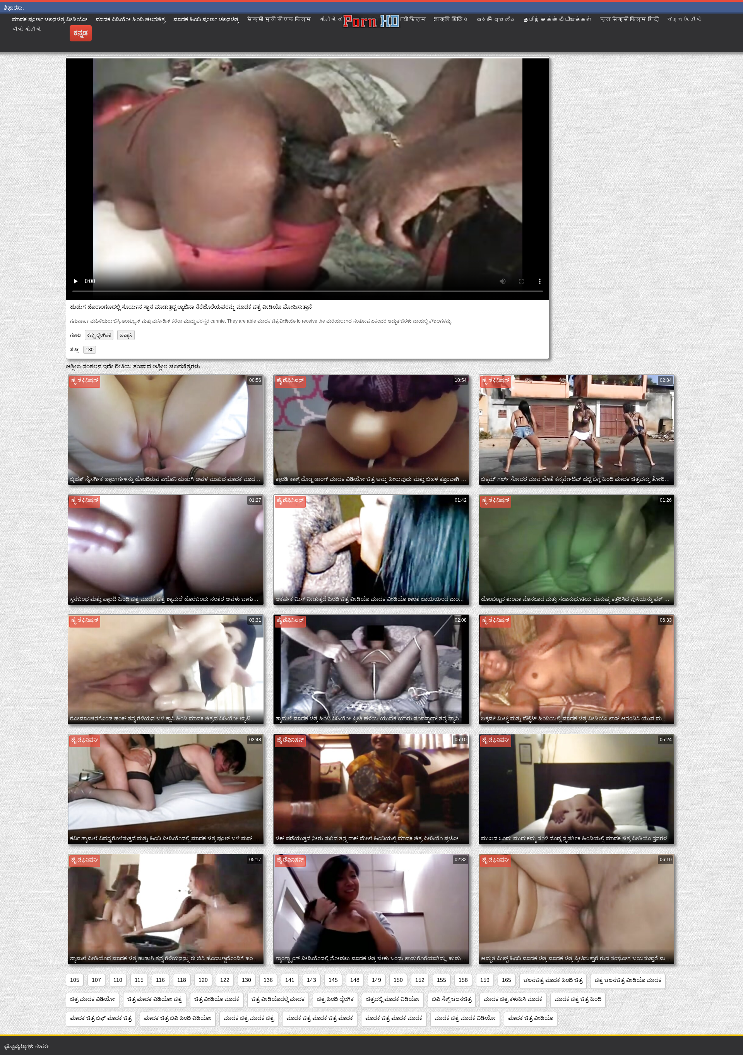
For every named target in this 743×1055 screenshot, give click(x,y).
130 (90, 349)
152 (420, 980)
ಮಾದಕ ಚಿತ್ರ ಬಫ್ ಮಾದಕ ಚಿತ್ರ (101, 1018)
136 (268, 980)
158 (463, 980)
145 (333, 980)
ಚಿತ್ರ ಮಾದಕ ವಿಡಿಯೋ (92, 999)
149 (376, 980)
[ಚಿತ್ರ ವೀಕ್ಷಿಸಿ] (371, 33)
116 (160, 980)
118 (181, 980)
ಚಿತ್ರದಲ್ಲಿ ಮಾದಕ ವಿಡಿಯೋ (392, 999)
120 (203, 980)
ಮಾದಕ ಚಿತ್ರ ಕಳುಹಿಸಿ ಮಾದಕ (513, 999)
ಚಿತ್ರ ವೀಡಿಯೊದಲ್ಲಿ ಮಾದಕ (278, 999)
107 (96, 980)
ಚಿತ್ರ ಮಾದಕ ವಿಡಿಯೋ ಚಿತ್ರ (154, 999)
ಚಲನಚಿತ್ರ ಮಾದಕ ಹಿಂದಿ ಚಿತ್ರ (553, 980)
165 (506, 980)
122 (224, 980)
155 (441, 980)
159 (485, 980)
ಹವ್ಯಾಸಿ (126, 335)
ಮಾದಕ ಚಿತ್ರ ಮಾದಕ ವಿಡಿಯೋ (465, 1018)
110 (117, 980)
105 (74, 980)
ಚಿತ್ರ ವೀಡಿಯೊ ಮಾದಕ (216, 999)
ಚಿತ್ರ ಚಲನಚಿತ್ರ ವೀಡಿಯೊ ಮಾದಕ (628, 980)
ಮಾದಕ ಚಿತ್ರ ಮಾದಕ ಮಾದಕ (393, 1018)
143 (311, 980)
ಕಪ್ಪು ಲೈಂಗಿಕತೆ (99, 335)
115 (139, 980)
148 (355, 980)
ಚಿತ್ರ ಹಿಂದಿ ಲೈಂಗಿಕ (335, 999)
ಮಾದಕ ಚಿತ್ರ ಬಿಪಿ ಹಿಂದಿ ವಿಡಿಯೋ (177, 1018)
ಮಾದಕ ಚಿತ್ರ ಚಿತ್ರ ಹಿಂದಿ (578, 999)
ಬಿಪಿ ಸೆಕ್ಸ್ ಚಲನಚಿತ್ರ (451, 999)
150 (398, 980)
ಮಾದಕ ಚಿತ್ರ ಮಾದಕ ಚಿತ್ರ (249, 1018)
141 (289, 980)
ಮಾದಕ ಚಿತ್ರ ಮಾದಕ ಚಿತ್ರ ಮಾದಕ (319, 1018)
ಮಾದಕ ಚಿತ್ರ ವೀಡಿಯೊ (530, 1018)
